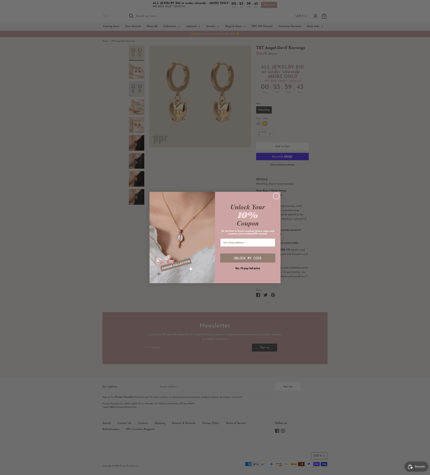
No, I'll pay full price (247, 268)
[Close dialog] (276, 196)
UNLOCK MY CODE (248, 258)
